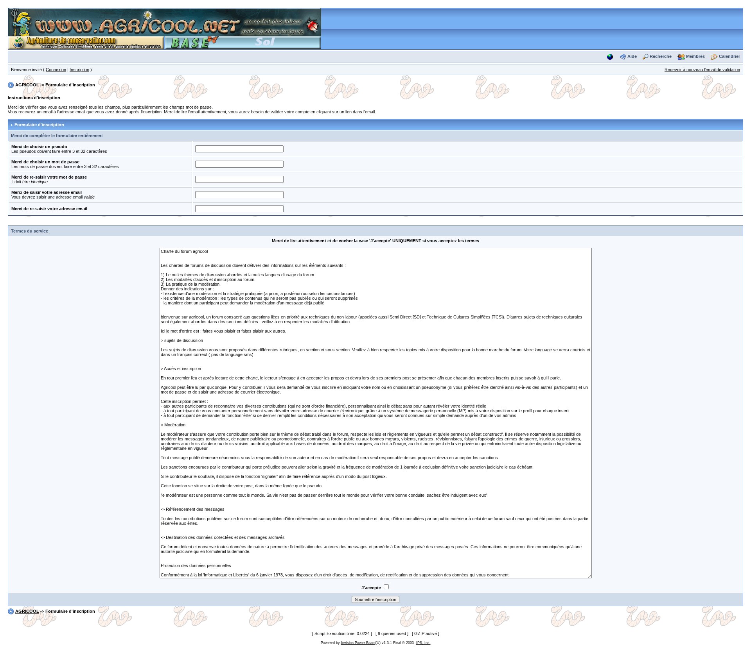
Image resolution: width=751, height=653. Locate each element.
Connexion (56, 69)
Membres (695, 56)
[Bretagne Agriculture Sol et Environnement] (243, 42)
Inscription (79, 69)
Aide (632, 56)
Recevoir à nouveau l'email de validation (702, 69)
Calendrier (729, 56)
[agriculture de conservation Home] (86, 42)
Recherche (661, 56)
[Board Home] (164, 22)
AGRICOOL (27, 84)
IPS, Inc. (423, 643)
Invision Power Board (358, 643)
